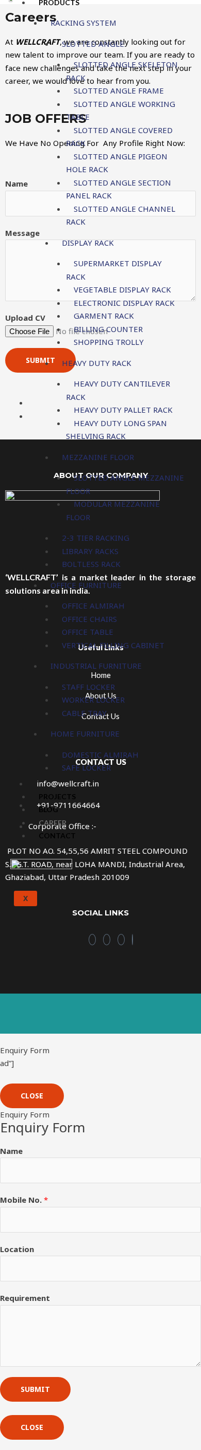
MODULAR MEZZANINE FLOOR (113, 510)
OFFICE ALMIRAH (93, 605)
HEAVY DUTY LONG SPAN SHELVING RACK (116, 430)
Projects (57, 796)
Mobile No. (24, 1200)
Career (52, 822)
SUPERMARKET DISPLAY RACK (114, 270)
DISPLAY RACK (88, 242)
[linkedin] (121, 939)
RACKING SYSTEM (83, 22)
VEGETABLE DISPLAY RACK (122, 289)
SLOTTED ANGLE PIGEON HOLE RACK (116, 163)
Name (11, 1151)
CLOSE (32, 1095)
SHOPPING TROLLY (109, 342)
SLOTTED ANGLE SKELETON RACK (122, 71)
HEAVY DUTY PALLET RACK (123, 410)
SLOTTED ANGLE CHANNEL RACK (120, 215)
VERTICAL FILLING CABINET (113, 645)
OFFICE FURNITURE (86, 585)
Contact (57, 835)
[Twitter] (132, 939)
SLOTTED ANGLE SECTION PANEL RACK (118, 189)
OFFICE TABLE (87, 632)
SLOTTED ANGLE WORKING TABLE (120, 110)
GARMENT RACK (104, 315)
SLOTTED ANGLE (93, 44)
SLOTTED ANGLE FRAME (119, 90)
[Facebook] (92, 939)
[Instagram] (106, 939)
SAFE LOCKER (86, 767)
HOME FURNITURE (85, 733)
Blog (48, 809)
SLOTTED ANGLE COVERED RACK (119, 137)
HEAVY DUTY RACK (96, 363)
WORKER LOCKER (93, 699)
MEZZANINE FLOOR (98, 457)
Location (17, 1249)
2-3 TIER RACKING (95, 538)
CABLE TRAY (84, 713)
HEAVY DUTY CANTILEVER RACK (118, 390)
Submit (35, 1389)
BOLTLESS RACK (91, 564)
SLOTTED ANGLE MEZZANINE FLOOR (125, 484)
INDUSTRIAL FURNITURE (96, 665)
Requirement (25, 1298)
